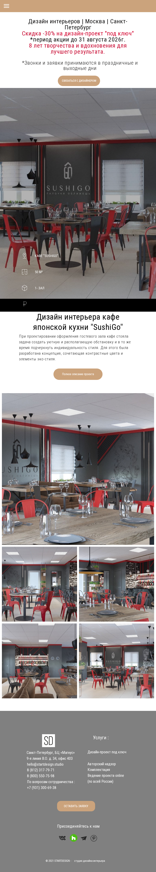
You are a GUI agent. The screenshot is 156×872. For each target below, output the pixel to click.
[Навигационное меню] (6, 6)
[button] (79, 81)
